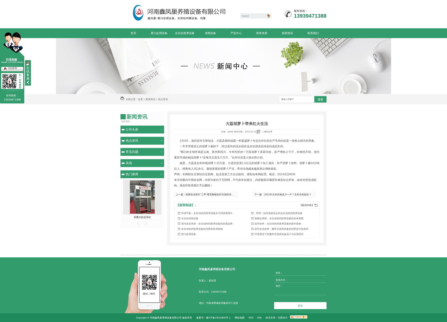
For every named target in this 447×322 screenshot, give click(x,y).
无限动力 (283, 317)
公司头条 (132, 129)
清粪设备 (210, 33)
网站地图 (239, 317)
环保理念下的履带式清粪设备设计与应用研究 (279, 234)
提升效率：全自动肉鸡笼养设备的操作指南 (278, 223)
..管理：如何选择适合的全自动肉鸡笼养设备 (278, 213)
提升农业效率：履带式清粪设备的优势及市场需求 (281, 228)
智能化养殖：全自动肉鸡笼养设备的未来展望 (279, 218)
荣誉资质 (261, 33)
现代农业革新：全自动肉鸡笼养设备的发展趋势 (207, 223)
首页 (133, 33)
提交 (300, 305)
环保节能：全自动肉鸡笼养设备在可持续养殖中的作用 (209, 213)
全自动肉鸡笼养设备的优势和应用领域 (202, 228)
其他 (129, 163)
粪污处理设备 (159, 33)
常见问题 (132, 152)
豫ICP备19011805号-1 (218, 317)
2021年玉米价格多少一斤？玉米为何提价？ (287, 194)
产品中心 (236, 33)
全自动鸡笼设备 (189, 218)
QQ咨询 (12, 68)
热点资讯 (163, 99)
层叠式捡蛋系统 (142, 217)
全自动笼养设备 (185, 33)
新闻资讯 (287, 33)
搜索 (320, 99)
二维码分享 (267, 132)
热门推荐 (132, 174)
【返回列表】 (306, 205)
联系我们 (313, 33)
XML (259, 317)
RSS (251, 317)
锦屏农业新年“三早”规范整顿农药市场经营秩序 (211, 194)
